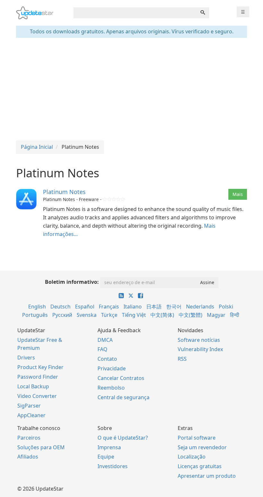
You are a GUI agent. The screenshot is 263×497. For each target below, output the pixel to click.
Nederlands (200, 306)
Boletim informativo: (72, 281)
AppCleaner (31, 415)
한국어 (174, 306)
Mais (238, 194)
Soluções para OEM (41, 447)
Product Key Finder (40, 367)
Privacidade (112, 368)
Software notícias (199, 339)
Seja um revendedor (202, 447)
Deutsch (60, 306)
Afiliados (27, 456)
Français (109, 306)
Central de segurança (123, 397)
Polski (226, 306)
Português (35, 314)
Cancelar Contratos (121, 378)
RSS (182, 358)
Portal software (197, 437)
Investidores (113, 466)
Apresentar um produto (207, 475)
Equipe (106, 456)
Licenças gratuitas (200, 466)
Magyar (216, 314)
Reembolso (111, 387)
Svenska (87, 314)
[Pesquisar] (202, 12)
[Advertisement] (131, 89)
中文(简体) (162, 314)
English (37, 306)
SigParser (29, 405)
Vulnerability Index (200, 349)
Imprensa (109, 447)
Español (84, 306)
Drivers (26, 357)
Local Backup (33, 386)
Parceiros (28, 437)
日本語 (154, 306)
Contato (107, 358)
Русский (62, 314)
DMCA (105, 339)
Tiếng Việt (134, 314)
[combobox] (135, 12)
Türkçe (109, 314)
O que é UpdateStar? (123, 437)
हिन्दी (234, 314)
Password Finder (37, 376)
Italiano (132, 306)
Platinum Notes (64, 192)
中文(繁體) (190, 314)
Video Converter (37, 396)
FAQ (102, 349)
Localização (192, 456)
